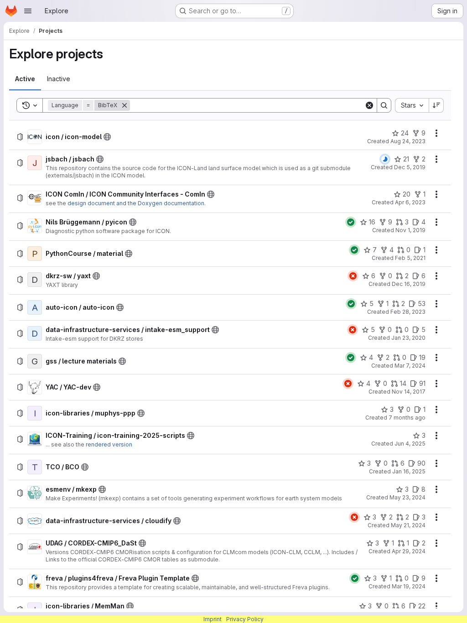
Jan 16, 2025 (408, 471)
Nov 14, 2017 (408, 391)
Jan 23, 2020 (408, 337)
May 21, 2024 (408, 525)
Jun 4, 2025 (409, 443)
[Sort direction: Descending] (436, 105)
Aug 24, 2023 (407, 141)
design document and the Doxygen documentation (135, 203)
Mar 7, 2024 (409, 365)
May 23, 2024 (407, 497)
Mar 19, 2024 (408, 586)
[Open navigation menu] (28, 11)
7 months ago (407, 417)
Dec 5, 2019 (409, 167)
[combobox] (412, 105)
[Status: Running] (384, 159)
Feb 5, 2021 (410, 257)
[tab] (25, 78)
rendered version (109, 444)
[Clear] (369, 105)
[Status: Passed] (350, 222)
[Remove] (124, 105)
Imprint (212, 619)
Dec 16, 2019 (408, 283)
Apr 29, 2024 (408, 551)
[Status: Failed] (353, 275)
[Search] (384, 105)
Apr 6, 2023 (410, 202)
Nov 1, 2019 (410, 230)
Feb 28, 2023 (407, 311)
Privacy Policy (245, 619)
